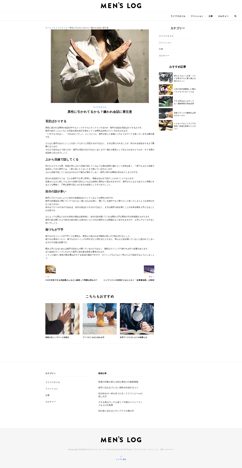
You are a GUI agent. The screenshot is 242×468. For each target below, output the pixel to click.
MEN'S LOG (87, 449)
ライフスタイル (178, 16)
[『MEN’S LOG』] (121, 5)
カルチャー (223, 16)
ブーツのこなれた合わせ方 (93, 337)
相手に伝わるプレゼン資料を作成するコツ (118, 387)
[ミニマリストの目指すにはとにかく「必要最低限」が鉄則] (149, 269)
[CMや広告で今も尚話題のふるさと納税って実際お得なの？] (50, 269)
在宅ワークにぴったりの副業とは (133, 337)
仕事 (211, 16)
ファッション (197, 16)
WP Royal (128, 449)
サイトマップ (99, 449)
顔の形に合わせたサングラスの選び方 (116, 410)
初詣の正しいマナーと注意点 (57, 337)
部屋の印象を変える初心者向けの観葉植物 (118, 381)
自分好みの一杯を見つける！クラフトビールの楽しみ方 (120, 395)
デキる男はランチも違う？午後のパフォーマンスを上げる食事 (120, 403)
